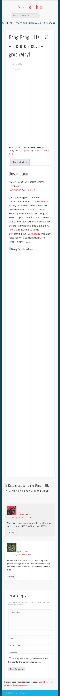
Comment (15, 612)
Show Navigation (47, 26)
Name (15, 638)
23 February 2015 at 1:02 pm (19, 555)
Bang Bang (15, 190)
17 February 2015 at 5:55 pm (19, 517)
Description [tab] (20, 162)
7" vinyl (22, 150)
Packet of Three (30, 6)
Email (15, 646)
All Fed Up (39, 150)
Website (13, 652)
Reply (11, 532)
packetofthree (18, 64)
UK (28, 150)
